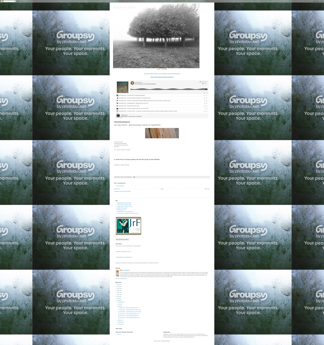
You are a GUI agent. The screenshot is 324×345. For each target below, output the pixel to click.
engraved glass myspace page (124, 203)
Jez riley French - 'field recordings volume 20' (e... (129, 317)
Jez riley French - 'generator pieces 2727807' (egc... (130, 309)
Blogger (168, 341)
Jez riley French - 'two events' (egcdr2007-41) (128, 313)
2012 (118, 292)
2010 (118, 296)
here (130, 251)
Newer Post (117, 189)
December (120, 302)
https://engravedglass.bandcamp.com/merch (162, 77)
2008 (118, 300)
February (120, 322)
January (120, 324)
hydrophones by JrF (121, 209)
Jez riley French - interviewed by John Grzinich (127, 213)
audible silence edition (122, 208)
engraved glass (124, 7)
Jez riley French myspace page (124, 204)
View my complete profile (121, 278)
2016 (118, 286)
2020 (118, 284)
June (119, 304)
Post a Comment (120, 186)
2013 (118, 290)
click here (119, 334)
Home (162, 189)
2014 (118, 288)
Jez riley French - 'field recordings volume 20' (128, 315)
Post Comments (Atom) (125, 191)
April (119, 306)
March (119, 320)
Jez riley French (125, 270)
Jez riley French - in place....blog (124, 206)
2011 (118, 294)
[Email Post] (134, 177)
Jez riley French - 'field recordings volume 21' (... (129, 307)
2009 (118, 298)
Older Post (207, 189)
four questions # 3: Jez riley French (125, 211)
